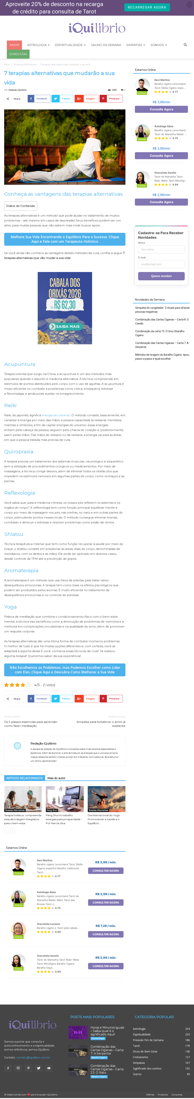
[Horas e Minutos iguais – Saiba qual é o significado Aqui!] (78, 1032)
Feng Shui (52, 810)
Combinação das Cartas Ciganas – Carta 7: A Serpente (162, 344)
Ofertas (150, 1094)
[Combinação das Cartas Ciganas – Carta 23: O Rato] (78, 1070)
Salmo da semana (106, 45)
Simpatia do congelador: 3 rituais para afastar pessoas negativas (162, 309)
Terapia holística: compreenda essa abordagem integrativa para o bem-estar (22, 819)
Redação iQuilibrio (18, 90)
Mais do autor (56, 778)
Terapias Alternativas (24, 64)
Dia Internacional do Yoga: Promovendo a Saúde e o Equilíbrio (104, 819)
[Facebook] (8, 1068)
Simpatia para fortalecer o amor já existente (101, 724)
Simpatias (134, 45)
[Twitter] (38, 1068)
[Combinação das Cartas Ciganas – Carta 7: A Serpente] (78, 1051)
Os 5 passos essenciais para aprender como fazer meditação (30, 724)
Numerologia (98, 1038)
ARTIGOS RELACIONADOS (24, 778)
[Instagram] (18, 1068)
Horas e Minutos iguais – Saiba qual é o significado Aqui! (107, 1031)
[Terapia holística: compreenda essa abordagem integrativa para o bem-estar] (23, 799)
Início (7, 64)
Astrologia (37, 45)
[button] (185, 45)
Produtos (163, 1094)
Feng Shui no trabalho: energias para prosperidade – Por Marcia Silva (64, 819)
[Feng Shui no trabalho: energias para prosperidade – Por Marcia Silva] (65, 799)
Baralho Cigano (99, 1057)
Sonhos (157, 45)
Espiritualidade (69, 45)
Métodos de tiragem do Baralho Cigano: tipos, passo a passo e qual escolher (162, 356)
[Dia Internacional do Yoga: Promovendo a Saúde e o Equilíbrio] (106, 799)
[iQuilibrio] (97, 28)
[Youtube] (49, 1068)
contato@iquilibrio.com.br (33, 1057)
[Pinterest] (28, 1068)
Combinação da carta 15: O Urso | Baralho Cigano (160, 333)
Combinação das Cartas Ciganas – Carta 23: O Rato (107, 1069)
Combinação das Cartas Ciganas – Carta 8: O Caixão (162, 321)
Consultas (176, 1094)
